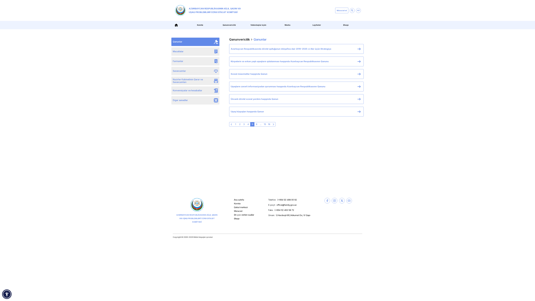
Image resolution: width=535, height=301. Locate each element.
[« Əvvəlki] (231, 124)
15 (265, 124)
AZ (358, 10)
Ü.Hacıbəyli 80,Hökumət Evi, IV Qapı (293, 215)
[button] (7, 294)
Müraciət (238, 211)
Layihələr (317, 25)
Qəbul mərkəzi (241, 207)
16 (269, 124)
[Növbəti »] (273, 124)
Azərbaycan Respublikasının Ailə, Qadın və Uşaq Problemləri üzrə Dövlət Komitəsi (215, 10)
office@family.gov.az (287, 205)
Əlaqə (346, 25)
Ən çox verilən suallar (244, 214)
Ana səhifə (239, 199)
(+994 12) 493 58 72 (284, 210)
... (261, 124)
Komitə (237, 203)
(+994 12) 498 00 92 (287, 199)
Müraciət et (342, 10)
